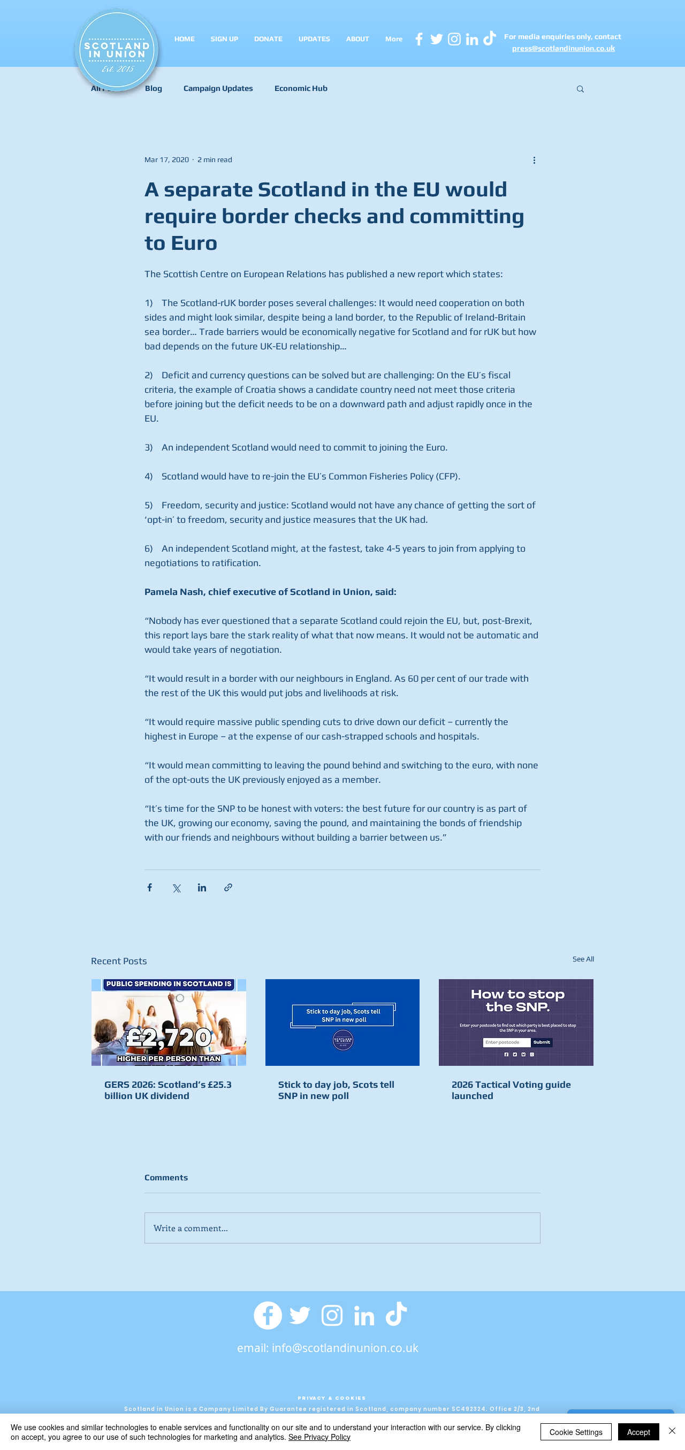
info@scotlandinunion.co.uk (345, 1347)
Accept (638, 1431)
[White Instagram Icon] (454, 39)
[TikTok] (396, 1315)
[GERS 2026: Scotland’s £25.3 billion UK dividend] (169, 1022)
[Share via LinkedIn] (202, 887)
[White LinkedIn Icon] (472, 39)
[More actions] (534, 159)
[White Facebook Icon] (419, 39)
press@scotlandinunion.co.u (561, 48)
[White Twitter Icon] (436, 39)
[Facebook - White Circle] (268, 1315)
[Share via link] (228, 887)
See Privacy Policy (319, 1436)
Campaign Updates (218, 88)
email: (254, 1347)
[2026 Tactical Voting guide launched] (516, 1022)
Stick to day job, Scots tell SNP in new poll (336, 1090)
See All (583, 959)
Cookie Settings (576, 1431)
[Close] (672, 1431)
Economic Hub (301, 88)
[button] (580, 88)
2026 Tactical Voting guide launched (511, 1090)
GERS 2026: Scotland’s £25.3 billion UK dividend (168, 1090)
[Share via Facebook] (149, 887)
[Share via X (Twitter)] (176, 887)
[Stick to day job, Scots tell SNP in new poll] (342, 1022)
